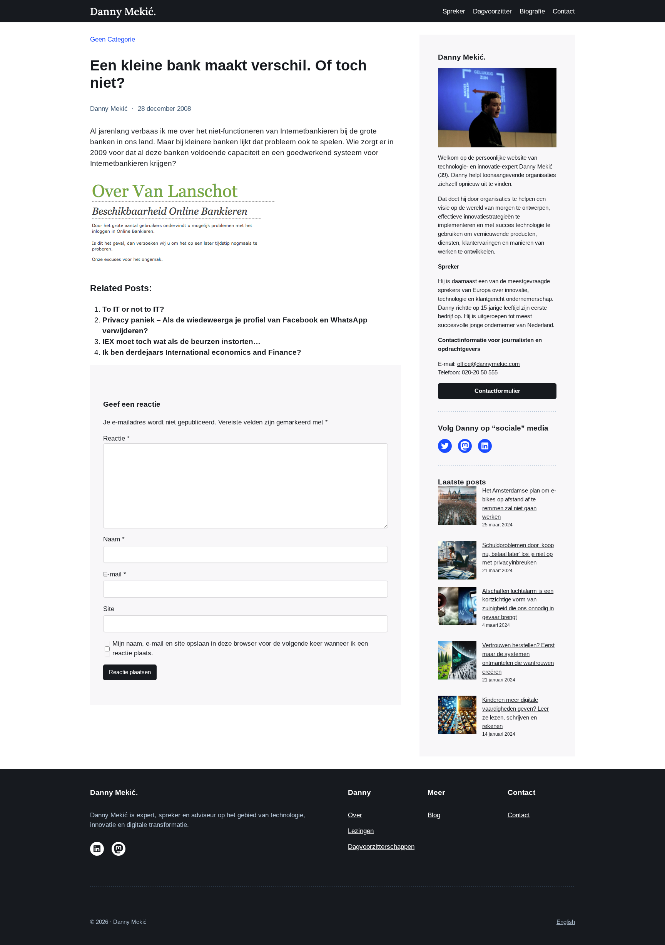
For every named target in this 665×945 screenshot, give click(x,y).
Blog (434, 815)
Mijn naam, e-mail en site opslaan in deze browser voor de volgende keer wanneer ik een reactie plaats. (240, 648)
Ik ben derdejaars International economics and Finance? (201, 352)
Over (355, 815)
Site (108, 609)
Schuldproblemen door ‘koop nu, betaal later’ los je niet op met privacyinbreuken (518, 554)
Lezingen (361, 831)
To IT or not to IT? (133, 309)
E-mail (114, 574)
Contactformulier (497, 390)
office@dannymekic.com (488, 364)
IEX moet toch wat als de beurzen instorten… (181, 341)
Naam (114, 539)
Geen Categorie (112, 39)
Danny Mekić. (123, 11)
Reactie (116, 438)
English (565, 921)
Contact (519, 815)
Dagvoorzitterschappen (381, 846)
